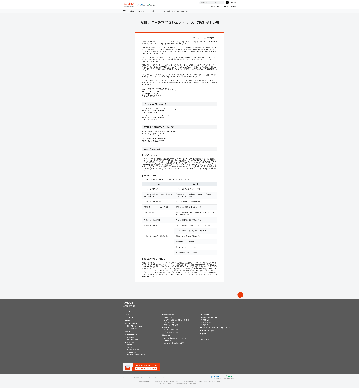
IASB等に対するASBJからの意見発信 (175, 338)
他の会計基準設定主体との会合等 (174, 343)
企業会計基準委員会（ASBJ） (210, 317)
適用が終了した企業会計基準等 (136, 354)
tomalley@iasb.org (152, 135)
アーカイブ (161, 377)
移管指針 (129, 344)
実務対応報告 (131, 342)
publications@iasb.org (154, 95)
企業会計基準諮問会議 (207, 322)
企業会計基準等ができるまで (172, 332)
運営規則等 (204, 325)
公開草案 (166, 327)
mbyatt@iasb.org (152, 112)
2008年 (158, 11)
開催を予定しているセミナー (135, 326)
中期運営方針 (168, 317)
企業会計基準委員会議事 (171, 325)
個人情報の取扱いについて (140, 377)
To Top (240, 295)
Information (203, 337)
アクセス (127, 314)
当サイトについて (127, 377)
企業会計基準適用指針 (133, 340)
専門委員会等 (205, 320)
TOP (124, 11)
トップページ (127, 311)
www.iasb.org (150, 96)
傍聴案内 (219, 6)
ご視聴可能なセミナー (133, 328)
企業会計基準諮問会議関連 (172, 329)
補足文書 (129, 347)
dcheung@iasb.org (153, 142)
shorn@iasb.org (151, 119)
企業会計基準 (131, 337)
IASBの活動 (131, 11)
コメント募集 (211, 6)
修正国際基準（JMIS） (133, 349)
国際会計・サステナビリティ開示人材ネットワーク (215, 328)
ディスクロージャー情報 (207, 331)
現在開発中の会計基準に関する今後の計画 (176, 320)
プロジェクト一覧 (169, 322)
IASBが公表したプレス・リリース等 (145, 11)
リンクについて (153, 377)
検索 (222, 2)
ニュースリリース (205, 339)
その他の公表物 (131, 352)
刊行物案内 (203, 334)
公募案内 (127, 331)
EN (235, 2)
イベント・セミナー (230, 6)
